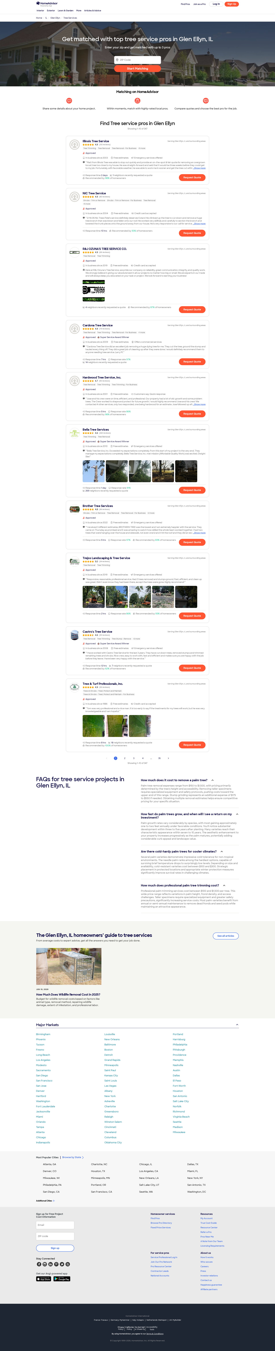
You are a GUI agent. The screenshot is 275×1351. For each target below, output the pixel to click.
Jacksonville (43, 1111)
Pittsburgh (179, 1049)
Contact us (206, 1280)
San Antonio (180, 1096)
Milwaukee (179, 1132)
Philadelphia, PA (52, 1184)
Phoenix (41, 1039)
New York (110, 1096)
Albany (108, 1091)
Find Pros (155, 1218)
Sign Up (231, 3)
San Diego (42, 1075)
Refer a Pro (206, 1232)
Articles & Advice (92, 10)
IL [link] (46, 18)
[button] (94, 291)
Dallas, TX (192, 1164)
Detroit (108, 1054)
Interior (40, 10)
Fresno (40, 1049)
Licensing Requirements (212, 1246)
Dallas (176, 1075)
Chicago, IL (145, 1164)
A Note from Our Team (212, 1241)
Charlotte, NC (99, 1164)
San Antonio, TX (196, 1184)
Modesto (41, 1065)
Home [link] (39, 18)
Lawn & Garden (65, 10)
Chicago (41, 1137)
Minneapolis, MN (100, 1178)
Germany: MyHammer (120, 1320)
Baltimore (110, 1044)
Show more (200, 168)
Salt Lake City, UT (149, 1184)
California (129, 1328)
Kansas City (111, 1075)
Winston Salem (113, 1121)
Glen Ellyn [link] (55, 18)
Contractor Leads (160, 1271)
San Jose (41, 1085)
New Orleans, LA (149, 1178)
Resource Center (209, 1227)
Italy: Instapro (138, 1320)
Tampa (40, 1127)
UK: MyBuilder (175, 1320)
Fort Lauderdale (45, 1106)
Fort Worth (179, 1085)
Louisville (109, 1034)
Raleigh (108, 1116)
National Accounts (160, 1275)
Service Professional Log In (164, 1257)
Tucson (40, 1044)
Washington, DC (196, 1191)
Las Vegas (110, 1085)
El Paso (177, 1080)
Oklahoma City (113, 1142)
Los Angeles (43, 1060)
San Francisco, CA (101, 1191)
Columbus (110, 1137)
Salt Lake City (181, 1101)
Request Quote (192, 177)
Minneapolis (111, 1065)
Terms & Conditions (154, 1334)
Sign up (55, 1248)
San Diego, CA (51, 1191)
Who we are (207, 1262)
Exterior (51, 10)
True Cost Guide (209, 1223)
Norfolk (177, 1106)
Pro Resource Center (161, 1266)
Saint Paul (110, 1070)
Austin (176, 1070)
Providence (179, 1054)
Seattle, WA (146, 1191)
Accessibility (151, 1328)
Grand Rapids (112, 1060)
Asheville (109, 1101)
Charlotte (110, 1106)
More (78, 10)
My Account (207, 1218)
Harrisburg (179, 1039)
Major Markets (47, 1025)
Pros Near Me (207, 1236)
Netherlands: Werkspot (157, 1320)
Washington (43, 1101)
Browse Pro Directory (161, 1223)
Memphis (178, 1060)
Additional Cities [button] (44, 1200)
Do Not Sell (140, 1328)
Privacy (121, 1328)
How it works (207, 1257)
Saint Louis (110, 1080)
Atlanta (40, 1132)
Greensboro (111, 1111)
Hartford (41, 1096)
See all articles (225, 935)
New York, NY (195, 1178)
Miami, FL (192, 1171)
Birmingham (43, 1034)
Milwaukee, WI (51, 1178)
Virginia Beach (181, 1116)
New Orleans (112, 1039)
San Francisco (44, 1080)
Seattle (177, 1121)
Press (203, 1271)
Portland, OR (98, 1184)
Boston (108, 1049)
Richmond (179, 1111)
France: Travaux (101, 1320)
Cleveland (110, 1132)
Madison (178, 1127)
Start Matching (137, 68)
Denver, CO (49, 1171)
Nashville (178, 1065)
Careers (205, 1266)
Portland (178, 1034)
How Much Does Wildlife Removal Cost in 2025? (68, 994)
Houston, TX (98, 1171)
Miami (39, 1116)
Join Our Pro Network (161, 1262)
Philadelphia (180, 1044)
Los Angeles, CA (148, 1171)
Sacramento (43, 1070)
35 (159, 758)
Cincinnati (110, 1127)
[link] (137, 144)
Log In (216, 3)
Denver (40, 1091)
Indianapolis (43, 1142)
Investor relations (209, 1275)
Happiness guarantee (211, 1285)
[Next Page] (168, 758)
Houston (178, 1091)
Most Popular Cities (47, 1157)
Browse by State (71, 1157)
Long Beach (43, 1054)
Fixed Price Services (161, 1227)
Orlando (41, 1121)
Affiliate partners (209, 1289)
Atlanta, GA (49, 1164)
